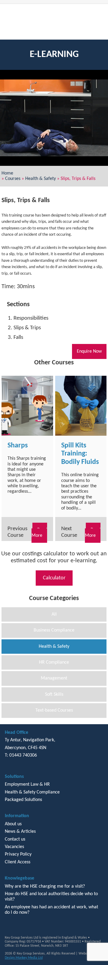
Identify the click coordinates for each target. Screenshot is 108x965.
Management (54, 678)
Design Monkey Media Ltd (24, 958)
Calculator (54, 578)
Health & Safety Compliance (32, 792)
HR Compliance (54, 662)
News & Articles (20, 831)
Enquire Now (89, 351)
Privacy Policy (18, 854)
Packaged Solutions (23, 799)
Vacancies (14, 846)
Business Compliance (54, 630)
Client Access (17, 862)
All (54, 614)
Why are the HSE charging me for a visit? (45, 886)
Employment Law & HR (27, 784)
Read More (39, 532)
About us (13, 824)
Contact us (15, 839)
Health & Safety (40, 178)
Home (7, 173)
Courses (12, 178)
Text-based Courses (54, 710)
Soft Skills (54, 694)
